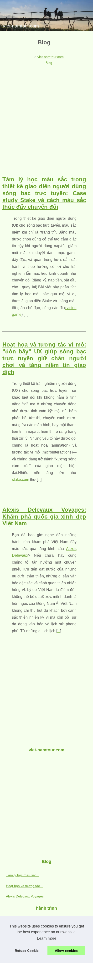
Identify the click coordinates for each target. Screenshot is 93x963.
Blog (49, 63)
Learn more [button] (46, 938)
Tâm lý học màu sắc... (22, 875)
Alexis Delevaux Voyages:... (26, 896)
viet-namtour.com (50, 57)
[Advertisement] (46, 115)
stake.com (20, 480)
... (26, 314)
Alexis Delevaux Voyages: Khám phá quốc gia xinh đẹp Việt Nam (44, 516)
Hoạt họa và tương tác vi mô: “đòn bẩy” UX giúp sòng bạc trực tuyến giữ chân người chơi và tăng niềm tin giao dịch (44, 358)
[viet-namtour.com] (46, 15)
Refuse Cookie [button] (27, 951)
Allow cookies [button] (66, 951)
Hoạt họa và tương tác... (24, 886)
